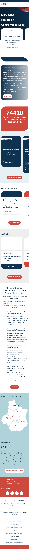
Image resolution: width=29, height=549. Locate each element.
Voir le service (9, 163)
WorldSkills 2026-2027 (10, 207)
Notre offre (7, 96)
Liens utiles (5, 488)
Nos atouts (14, 386)
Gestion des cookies (14, 536)
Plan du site (14, 518)
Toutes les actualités (14, 276)
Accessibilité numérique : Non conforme (14, 533)
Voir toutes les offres (14, 177)
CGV (14, 530)
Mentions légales (14, 524)
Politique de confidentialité (14, 521)
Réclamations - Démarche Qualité (14, 542)
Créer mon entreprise (12, 47)
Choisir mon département (15, 0)
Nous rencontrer (14, 222)
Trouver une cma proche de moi (14, 470)
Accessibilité (14, 539)
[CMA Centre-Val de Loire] (4, 4)
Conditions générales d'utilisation (14, 527)
